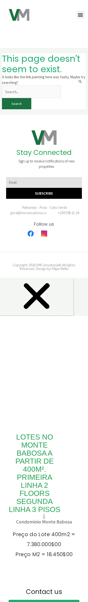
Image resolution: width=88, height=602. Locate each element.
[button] (81, 15)
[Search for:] (31, 92)
